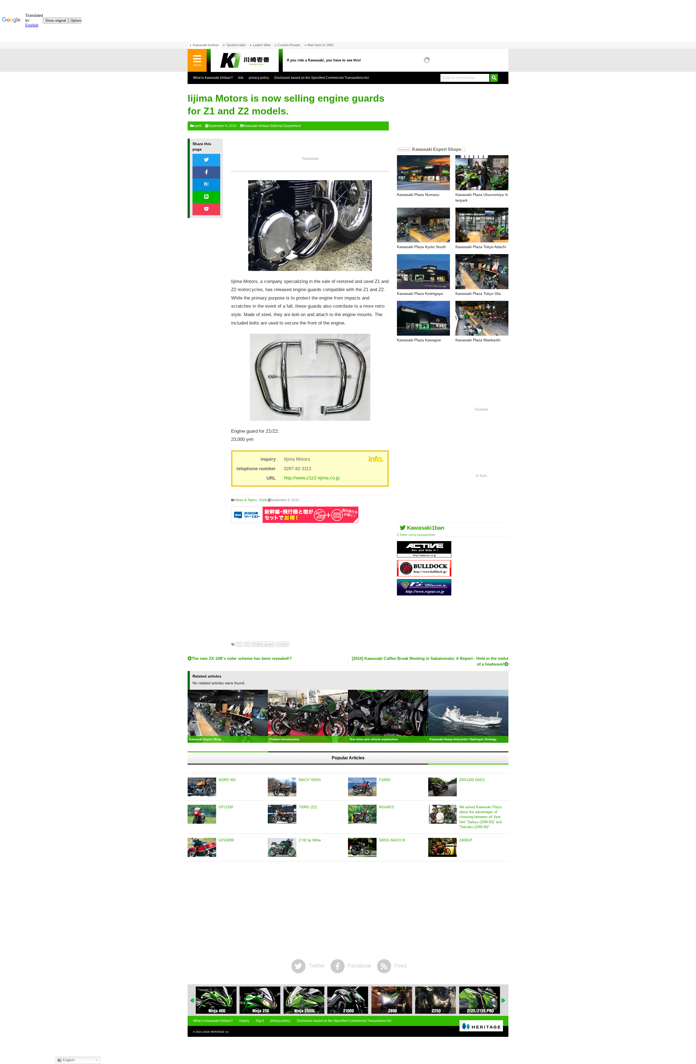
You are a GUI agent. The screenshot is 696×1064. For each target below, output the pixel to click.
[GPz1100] (202, 814)
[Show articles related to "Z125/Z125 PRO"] (447, 1000)
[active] (424, 555)
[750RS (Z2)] (282, 814)
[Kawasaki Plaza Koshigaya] (423, 271)
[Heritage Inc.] (481, 1026)
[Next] (503, 1000)
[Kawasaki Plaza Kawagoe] (423, 318)
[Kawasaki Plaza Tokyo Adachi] (481, 225)
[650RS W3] (202, 787)
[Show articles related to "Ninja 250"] (228, 1000)
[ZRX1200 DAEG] (442, 787)
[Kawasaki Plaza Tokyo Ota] (481, 271)
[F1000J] (362, 787)
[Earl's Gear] (424, 593)
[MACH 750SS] (282, 787)
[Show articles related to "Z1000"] (316, 1000)
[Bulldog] (424, 574)
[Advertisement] (310, 578)
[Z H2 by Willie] (282, 847)
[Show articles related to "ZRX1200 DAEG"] (491, 1000)
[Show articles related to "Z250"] (403, 1000)
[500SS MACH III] (362, 847)
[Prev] (192, 1000)
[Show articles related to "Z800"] (359, 1000)
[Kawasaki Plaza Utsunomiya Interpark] (481, 172)
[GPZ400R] (202, 847)
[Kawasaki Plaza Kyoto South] (423, 225)
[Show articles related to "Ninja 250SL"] (271, 1000)
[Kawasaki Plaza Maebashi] (481, 318)
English (68, 1060)
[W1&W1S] (362, 814)
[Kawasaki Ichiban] (245, 60)
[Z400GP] (442, 847)
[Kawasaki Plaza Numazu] (423, 172)
